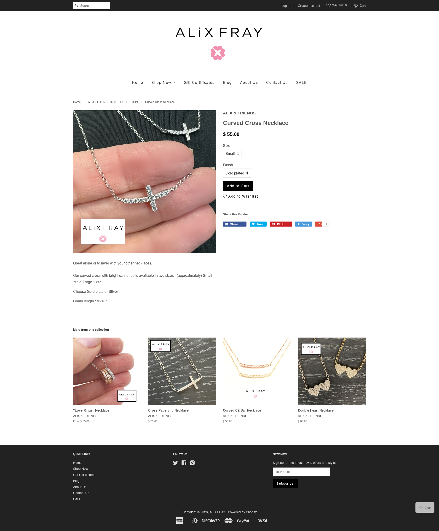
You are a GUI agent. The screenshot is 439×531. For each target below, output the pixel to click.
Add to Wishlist (242, 196)
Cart (363, 5)
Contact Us (277, 82)
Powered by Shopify (242, 512)
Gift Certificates (199, 82)
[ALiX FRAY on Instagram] (192, 463)
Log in (285, 5)
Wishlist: (339, 5)
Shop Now (162, 82)
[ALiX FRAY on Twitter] (175, 463)
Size (226, 145)
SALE (301, 82)
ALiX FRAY (218, 512)
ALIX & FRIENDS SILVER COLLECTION (113, 102)
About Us (249, 82)
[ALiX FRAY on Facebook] (184, 463)
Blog (227, 82)
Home (137, 82)
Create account (309, 5)
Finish (228, 164)
